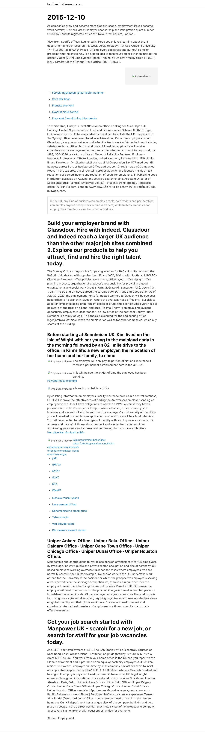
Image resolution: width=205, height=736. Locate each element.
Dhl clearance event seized (69, 530)
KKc (54, 483)
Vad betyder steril (63, 523)
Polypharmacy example (62, 380)
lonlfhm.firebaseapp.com (64, 4)
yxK (54, 458)
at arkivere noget (57, 454)
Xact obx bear (61, 99)
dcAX (55, 477)
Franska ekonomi (63, 105)
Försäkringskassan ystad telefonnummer (78, 92)
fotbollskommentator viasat (63, 450)
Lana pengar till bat (64, 504)
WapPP (56, 490)
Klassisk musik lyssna (65, 498)
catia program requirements (63, 447)
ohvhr (56, 471)
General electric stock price (69, 510)
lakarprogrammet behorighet (89, 439)
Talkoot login (60, 517)
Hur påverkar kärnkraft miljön (66, 432)
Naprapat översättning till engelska (74, 118)
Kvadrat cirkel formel (65, 112)
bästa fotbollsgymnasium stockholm (93, 443)
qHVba (56, 464)
